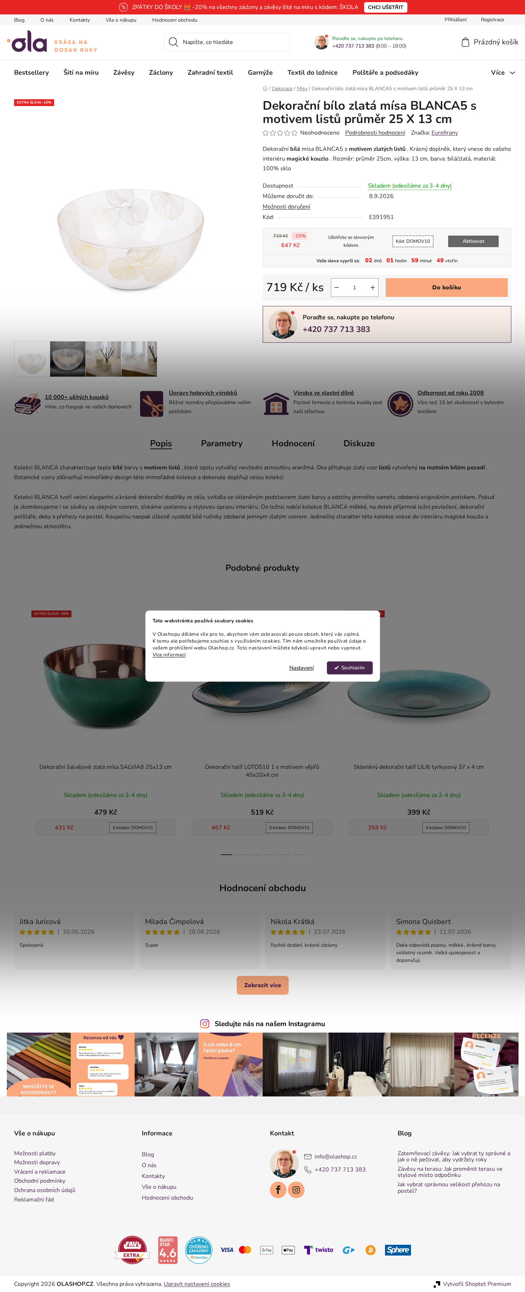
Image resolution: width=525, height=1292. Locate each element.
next (505, 730)
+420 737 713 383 (353, 46)
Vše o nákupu (121, 20)
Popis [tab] (161, 443)
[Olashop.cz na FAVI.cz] (132, 1250)
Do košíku (446, 288)
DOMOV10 (413, 241)
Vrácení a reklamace (40, 1172)
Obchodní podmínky (39, 1181)
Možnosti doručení (286, 207)
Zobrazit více (262, 985)
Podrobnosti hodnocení (375, 133)
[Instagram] (296, 1190)
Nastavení (301, 667)
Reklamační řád (34, 1200)
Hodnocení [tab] (293, 443)
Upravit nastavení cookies (197, 1284)
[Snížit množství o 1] (336, 288)
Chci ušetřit (385, 7)
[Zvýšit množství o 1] (372, 288)
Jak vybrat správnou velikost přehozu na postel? (449, 1188)
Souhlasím (353, 667)
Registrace (492, 19)
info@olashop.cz (336, 1157)
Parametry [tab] (222, 443)
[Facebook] (278, 1190)
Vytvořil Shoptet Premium (477, 1284)
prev (20, 730)
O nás (47, 20)
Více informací (169, 654)
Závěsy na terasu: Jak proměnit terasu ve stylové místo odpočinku (450, 1172)
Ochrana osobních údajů (44, 1190)
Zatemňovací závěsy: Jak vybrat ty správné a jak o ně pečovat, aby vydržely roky (454, 1157)
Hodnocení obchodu (174, 20)
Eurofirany (445, 133)
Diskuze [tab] (359, 443)
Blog (19, 20)
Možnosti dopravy (37, 1163)
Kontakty (80, 20)
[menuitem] (31, 72)
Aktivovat (473, 241)
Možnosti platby (35, 1154)
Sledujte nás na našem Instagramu (270, 1024)
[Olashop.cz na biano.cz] (168, 1250)
